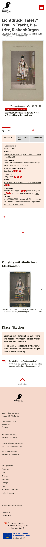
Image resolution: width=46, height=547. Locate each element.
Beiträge (5, 483)
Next (41, 289)
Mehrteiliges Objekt (16, 109)
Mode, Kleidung (17, 351)
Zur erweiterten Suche (10, 489)
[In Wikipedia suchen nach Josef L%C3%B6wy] (21, 177)
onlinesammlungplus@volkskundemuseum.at (25, 365)
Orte (3, 472)
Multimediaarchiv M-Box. (10, 454)
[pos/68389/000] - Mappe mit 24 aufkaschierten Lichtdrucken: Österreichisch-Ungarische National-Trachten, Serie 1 (22, 201)
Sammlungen (10, 336)
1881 (37, 193)
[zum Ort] (22, 191)
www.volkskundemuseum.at (12, 446)
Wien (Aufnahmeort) (12, 191)
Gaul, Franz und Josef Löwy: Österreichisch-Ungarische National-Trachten (22, 339)
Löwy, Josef (8, 177)
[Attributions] (4, 216)
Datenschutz (6, 515)
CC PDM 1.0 (36, 106)
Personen (5, 469)
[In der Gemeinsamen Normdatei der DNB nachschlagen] (17, 171)
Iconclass (8, 346)
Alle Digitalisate (7, 466)
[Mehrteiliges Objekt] (23, 71)
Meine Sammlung (8, 493)
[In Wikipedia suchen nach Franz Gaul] (20, 171)
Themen (5, 476)
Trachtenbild (10, 157)
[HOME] (6, 7)
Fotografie (23, 336)
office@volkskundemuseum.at (12, 443)
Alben (4, 486)
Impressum (6, 512)
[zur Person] (14, 171)
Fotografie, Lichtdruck (32, 154)
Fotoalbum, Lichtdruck (13, 154)
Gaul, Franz (8, 171)
